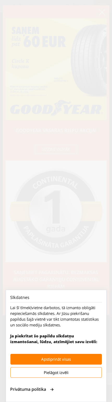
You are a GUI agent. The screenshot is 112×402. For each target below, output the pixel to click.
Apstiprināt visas (56, 359)
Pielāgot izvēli (56, 372)
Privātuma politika (28, 389)
